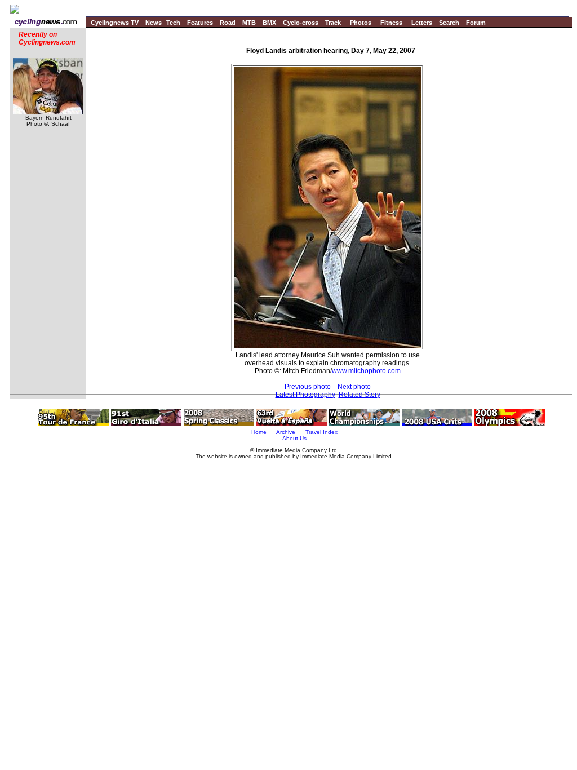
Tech (173, 22)
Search (449, 22)
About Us (294, 438)
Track (333, 22)
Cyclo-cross (300, 22)
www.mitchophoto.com (366, 371)
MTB (249, 22)
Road (228, 22)
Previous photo (308, 387)
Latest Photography (305, 395)
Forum (476, 22)
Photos (360, 22)
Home (259, 432)
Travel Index (321, 432)
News (153, 22)
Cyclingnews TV (115, 22)
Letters (421, 22)
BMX (269, 22)
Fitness (391, 22)
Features (200, 22)
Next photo (354, 387)
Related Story (359, 395)
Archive (285, 432)
